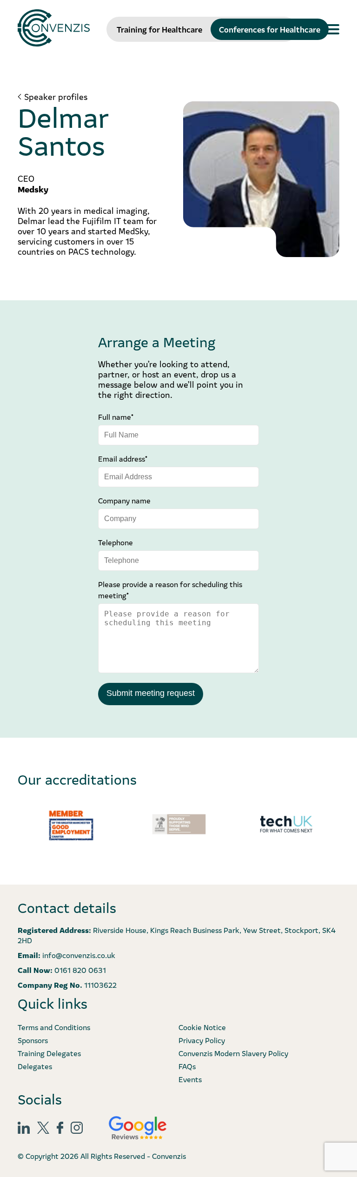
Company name (124, 500)
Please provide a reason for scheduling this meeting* (170, 589)
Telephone (115, 542)
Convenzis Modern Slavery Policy (233, 1053)
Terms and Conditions (54, 1027)
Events (190, 1079)
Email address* (122, 458)
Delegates (35, 1066)
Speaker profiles (55, 97)
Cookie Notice (202, 1027)
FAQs (187, 1066)
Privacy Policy (201, 1040)
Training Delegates (49, 1053)
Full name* (115, 416)
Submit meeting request (150, 693)
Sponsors (33, 1040)
